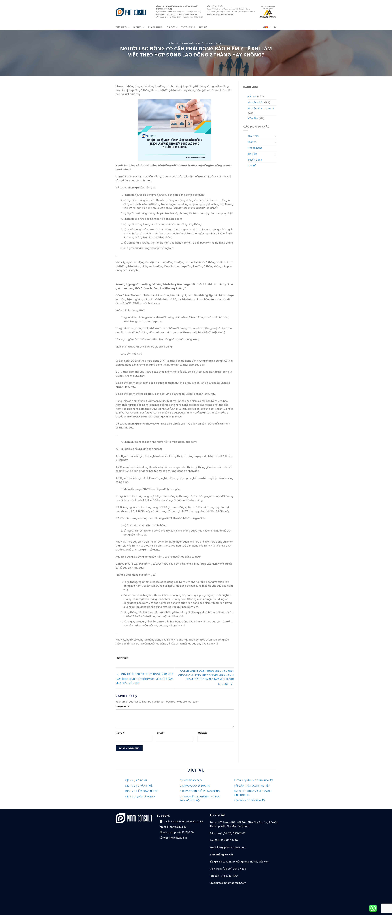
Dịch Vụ (137, 27)
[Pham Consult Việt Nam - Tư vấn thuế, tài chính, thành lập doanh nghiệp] (131, 12)
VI (264, 27)
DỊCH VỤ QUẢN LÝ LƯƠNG (195, 785)
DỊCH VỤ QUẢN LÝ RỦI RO (140, 796)
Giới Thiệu (121, 27)
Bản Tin (173, 43)
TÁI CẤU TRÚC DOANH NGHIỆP (252, 785)
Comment (122, 706)
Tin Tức (170, 27)
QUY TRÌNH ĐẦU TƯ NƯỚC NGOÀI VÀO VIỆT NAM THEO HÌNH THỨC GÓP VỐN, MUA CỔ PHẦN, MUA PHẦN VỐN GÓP (144, 678)
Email (161, 733)
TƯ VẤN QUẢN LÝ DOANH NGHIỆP (253, 780)
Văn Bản (253, 118)
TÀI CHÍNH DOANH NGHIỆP (249, 800)
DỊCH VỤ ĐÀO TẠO (191, 780)
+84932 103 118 (194, 821)
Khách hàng (155, 27)
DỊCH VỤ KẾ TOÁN (136, 780)
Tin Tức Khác (187, 43)
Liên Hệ (203, 27)
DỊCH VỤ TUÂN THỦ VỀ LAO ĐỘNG (200, 791)
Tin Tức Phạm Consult (209, 43)
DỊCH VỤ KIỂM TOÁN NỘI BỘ (141, 791)
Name (120, 733)
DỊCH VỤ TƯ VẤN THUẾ (139, 785)
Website (202, 733)
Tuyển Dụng (188, 27)
